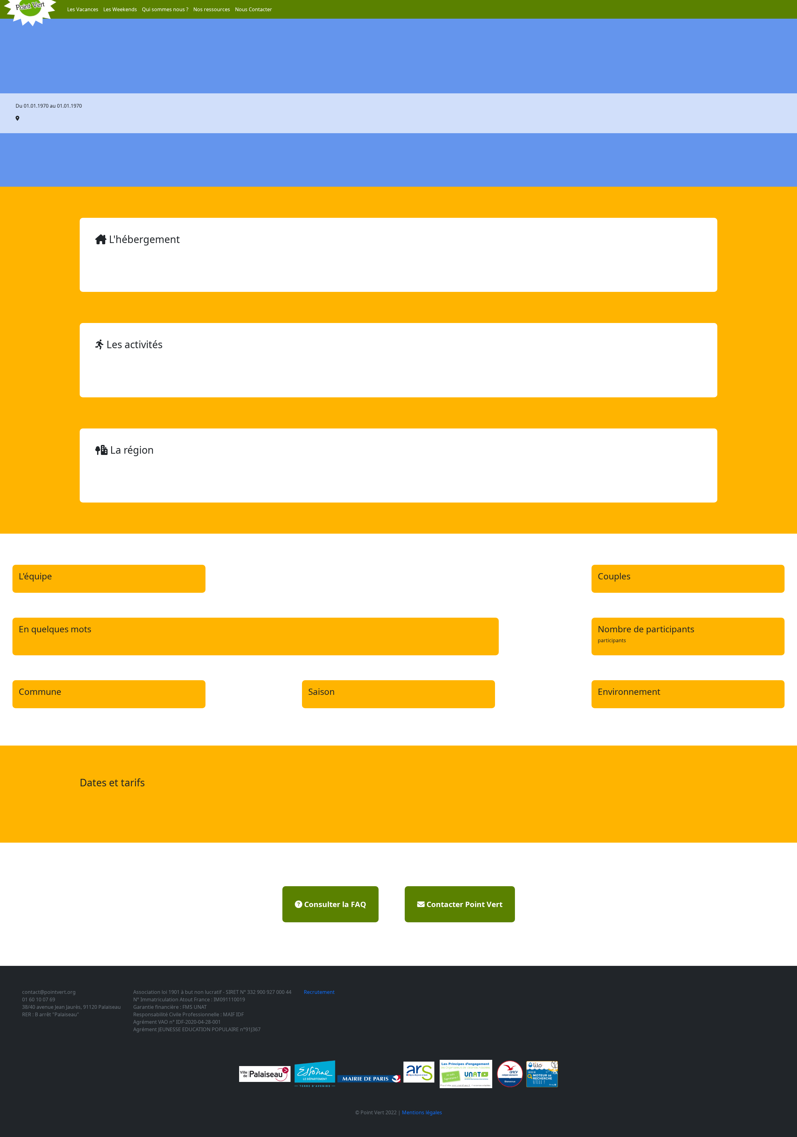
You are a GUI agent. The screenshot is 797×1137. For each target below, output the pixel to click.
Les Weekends (120, 9)
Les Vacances (82, 9)
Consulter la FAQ (334, 904)
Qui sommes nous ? (165, 9)
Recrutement (319, 992)
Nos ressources (211, 9)
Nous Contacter (253, 9)
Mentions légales (422, 1112)
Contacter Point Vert (463, 904)
